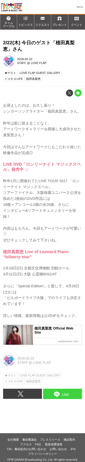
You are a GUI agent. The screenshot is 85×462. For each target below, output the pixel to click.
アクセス (26, 444)
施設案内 (69, 439)
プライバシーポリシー (42, 453)
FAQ (38, 444)
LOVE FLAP (38, 63)
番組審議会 (29, 439)
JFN (73, 449)
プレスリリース (50, 439)
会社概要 (13, 439)
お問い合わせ (58, 449)
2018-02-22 (24, 59)
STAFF (21, 63)
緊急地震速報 (53, 444)
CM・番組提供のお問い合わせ (26, 449)
